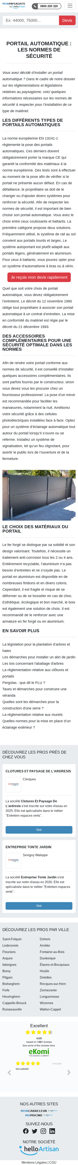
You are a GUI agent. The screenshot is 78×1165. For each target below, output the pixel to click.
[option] (43, 1075)
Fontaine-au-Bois (52, 952)
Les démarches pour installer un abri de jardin (38, 657)
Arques (7, 958)
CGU (52, 1162)
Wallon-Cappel (50, 1009)
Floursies (9, 952)
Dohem (45, 939)
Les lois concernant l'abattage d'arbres (33, 664)
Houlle (44, 971)
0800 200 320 (49, 6)
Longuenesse (49, 996)
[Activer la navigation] (70, 6)
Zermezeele (48, 990)
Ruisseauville (12, 1009)
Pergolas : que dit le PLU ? (23, 683)
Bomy (6, 971)
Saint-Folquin (12, 939)
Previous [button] (9, 1072)
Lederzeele (10, 945)
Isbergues (9, 964)
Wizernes (46, 1003)
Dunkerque (48, 958)
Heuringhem (11, 996)
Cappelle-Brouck (14, 1003)
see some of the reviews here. (39, 1045)
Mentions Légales (34, 1162)
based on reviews (39, 1040)
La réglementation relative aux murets (32, 715)
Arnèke (45, 945)
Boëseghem (11, 984)
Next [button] (69, 1072)
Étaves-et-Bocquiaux (54, 964)
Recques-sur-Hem (53, 984)
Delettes (46, 977)
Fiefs (5, 990)
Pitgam (7, 977)
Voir (39, 829)
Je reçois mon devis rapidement (39, 277)
